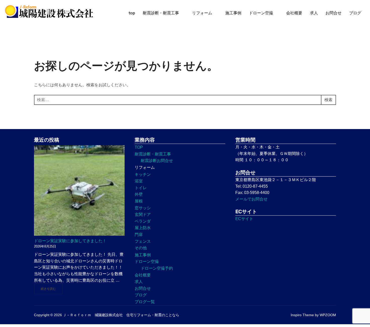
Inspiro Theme (302, 315)
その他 (141, 248)
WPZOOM (328, 315)
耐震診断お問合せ (157, 160)
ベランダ (143, 221)
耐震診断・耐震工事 (161, 13)
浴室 (139, 181)
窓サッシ (143, 208)
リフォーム (202, 13)
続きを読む (52, 289)
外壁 (139, 194)
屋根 (139, 201)
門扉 (139, 234)
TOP (139, 147)
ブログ (355, 13)
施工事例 (233, 13)
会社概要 (294, 13)
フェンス (143, 241)
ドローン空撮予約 (157, 268)
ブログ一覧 (145, 302)
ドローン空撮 (261, 13)
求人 (314, 13)
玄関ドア (143, 214)
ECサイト (244, 219)
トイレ (141, 188)
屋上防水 (143, 228)
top (132, 13)
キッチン (143, 174)
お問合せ (333, 13)
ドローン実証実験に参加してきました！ (70, 241)
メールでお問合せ (251, 199)
